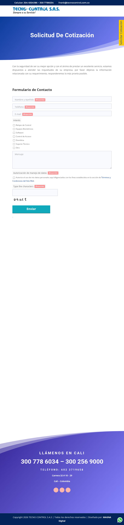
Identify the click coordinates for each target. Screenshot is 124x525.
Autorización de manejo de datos (35, 172)
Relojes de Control (23, 125)
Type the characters (28, 186)
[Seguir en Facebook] (56, 490)
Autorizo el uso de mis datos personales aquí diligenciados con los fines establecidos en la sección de (61, 179)
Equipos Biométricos (24, 129)
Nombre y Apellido (29, 99)
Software (19, 132)
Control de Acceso (23, 136)
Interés (16, 120)
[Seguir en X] (62, 490)
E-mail (23, 114)
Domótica (19, 140)
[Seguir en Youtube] (68, 490)
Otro (17, 147)
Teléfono (24, 106)
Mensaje (19, 154)
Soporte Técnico (22, 144)
